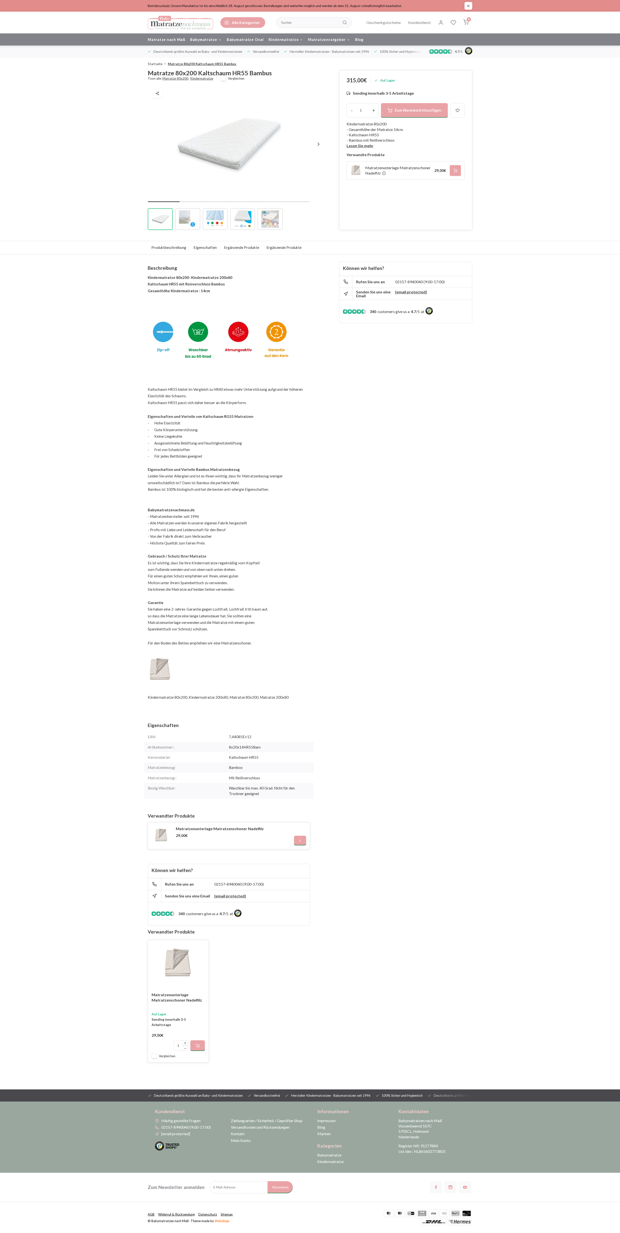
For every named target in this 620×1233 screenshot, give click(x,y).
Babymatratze (203, 39)
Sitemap (227, 1214)
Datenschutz (207, 1214)
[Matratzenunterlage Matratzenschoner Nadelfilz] (161, 835)
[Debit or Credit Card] (467, 1213)
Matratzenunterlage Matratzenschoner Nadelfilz (220, 828)
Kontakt (238, 1133)
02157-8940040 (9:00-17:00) (239, 884)
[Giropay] (411, 1213)
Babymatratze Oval (245, 39)
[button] (318, 144)
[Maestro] (400, 1213)
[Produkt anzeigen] (197, 1045)
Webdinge (222, 1221)
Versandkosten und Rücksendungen (260, 1127)
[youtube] (465, 1187)
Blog (359, 39)
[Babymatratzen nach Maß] (180, 22)
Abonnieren (280, 1187)
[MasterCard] (389, 1213)
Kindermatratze (284, 39)
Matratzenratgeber (327, 39)
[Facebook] (436, 1187)
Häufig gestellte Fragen (181, 1120)
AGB (151, 1214)
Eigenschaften (205, 247)
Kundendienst (419, 22)
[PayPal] (455, 1213)
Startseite (155, 64)
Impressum (326, 1120)
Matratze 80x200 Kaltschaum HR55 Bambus (202, 64)
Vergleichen (236, 78)
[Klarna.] (422, 1213)
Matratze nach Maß (166, 39)
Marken (324, 1133)
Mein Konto (241, 1140)
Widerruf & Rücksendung (176, 1214)
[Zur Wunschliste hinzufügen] (201, 947)
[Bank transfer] (444, 1213)
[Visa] (433, 1213)
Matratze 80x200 (176, 78)
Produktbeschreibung (168, 247)
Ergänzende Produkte (241, 247)
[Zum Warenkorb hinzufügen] (455, 170)
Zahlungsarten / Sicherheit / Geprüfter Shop (266, 1120)
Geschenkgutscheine (383, 22)
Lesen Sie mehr (360, 145)
